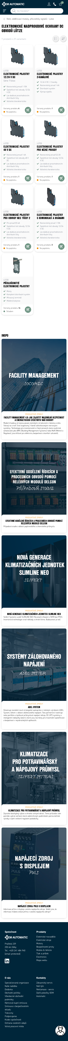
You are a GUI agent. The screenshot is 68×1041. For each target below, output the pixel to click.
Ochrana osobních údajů (15, 1023)
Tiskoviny (9, 1013)
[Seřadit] (63, 38)
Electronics (41, 957)
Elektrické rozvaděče (46, 936)
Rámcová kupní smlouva (16, 1003)
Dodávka (9, 989)
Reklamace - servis (45, 989)
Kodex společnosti (13, 1019)
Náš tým (40, 986)
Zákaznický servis (44, 982)
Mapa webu (41, 960)
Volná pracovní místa (14, 1026)
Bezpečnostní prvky (45, 946)
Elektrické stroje (43, 940)
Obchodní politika (12, 992)
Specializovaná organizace (17, 982)
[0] (60, 4)
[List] (56, 38)
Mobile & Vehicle (44, 950)
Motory (39, 943)
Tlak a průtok (42, 953)
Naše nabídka (11, 986)
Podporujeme (11, 1016)
